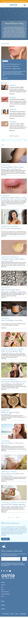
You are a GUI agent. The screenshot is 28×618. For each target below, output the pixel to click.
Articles (3, 605)
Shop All (3, 584)
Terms (16, 613)
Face (2, 587)
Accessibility (23, 613)
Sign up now (23, 1)
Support (3, 608)
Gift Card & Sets (5, 591)
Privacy (12, 613)
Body (2, 589)
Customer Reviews (5, 594)
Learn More (5, 539)
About (2, 601)
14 (16, 517)
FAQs (2, 596)
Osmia (2, 582)
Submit (24, 559)
